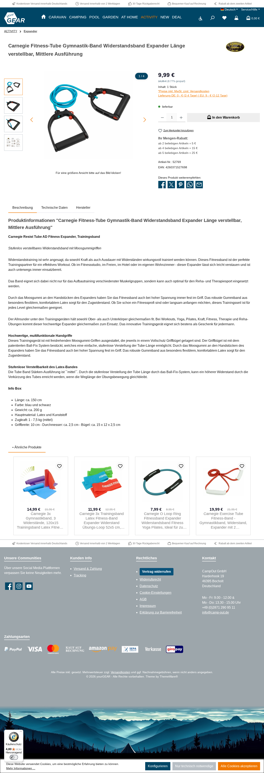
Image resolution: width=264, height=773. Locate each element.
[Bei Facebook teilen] (162, 184)
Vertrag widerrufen (156, 571)
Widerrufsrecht (150, 579)
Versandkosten (120, 672)
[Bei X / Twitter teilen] (171, 184)
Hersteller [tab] (83, 207)
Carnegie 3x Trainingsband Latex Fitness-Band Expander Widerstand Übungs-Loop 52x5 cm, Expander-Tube (101, 521)
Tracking (80, 575)
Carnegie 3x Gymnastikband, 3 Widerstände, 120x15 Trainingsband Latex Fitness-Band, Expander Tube (41, 521)
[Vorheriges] (32, 119)
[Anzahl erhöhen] (181, 117)
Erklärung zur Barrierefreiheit (161, 612)
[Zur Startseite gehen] (14, 18)
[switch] (14, 757)
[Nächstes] (144, 119)
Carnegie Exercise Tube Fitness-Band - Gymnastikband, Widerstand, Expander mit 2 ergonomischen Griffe (223, 521)
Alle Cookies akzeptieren (239, 766)
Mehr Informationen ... (20, 768)
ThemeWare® (169, 676)
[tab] (22, 208)
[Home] (43, 17)
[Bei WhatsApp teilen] (189, 184)
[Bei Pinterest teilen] (180, 184)
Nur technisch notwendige (194, 766)
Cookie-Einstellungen (155, 592)
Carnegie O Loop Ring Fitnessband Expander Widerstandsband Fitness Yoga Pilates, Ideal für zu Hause (162, 521)
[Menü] (20, 732)
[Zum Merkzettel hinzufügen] (59, 466)
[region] (77, 123)
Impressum (148, 606)
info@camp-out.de (215, 612)
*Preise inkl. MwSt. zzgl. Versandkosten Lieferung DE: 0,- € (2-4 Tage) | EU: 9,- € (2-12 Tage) (192, 93)
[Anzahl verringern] (162, 117)
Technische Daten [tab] (54, 207)
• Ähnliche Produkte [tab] (26, 447)
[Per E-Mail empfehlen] (199, 184)
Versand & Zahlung (88, 568)
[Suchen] (212, 18)
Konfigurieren (158, 766)
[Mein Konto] (236, 18)
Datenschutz (149, 586)
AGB (143, 599)
